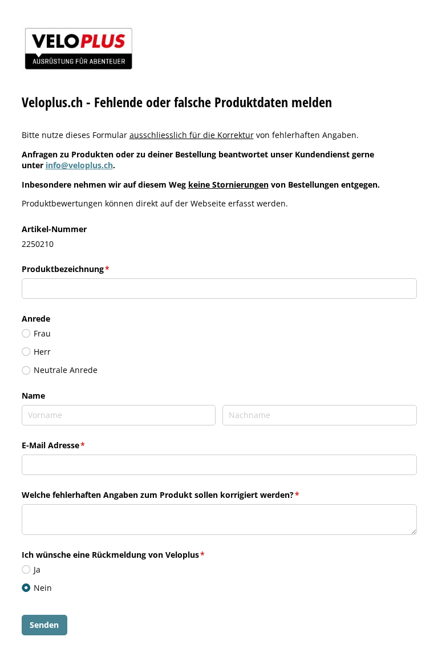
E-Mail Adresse (76, 445)
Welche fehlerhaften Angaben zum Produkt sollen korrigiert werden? (184, 494)
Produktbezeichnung (89, 268)
